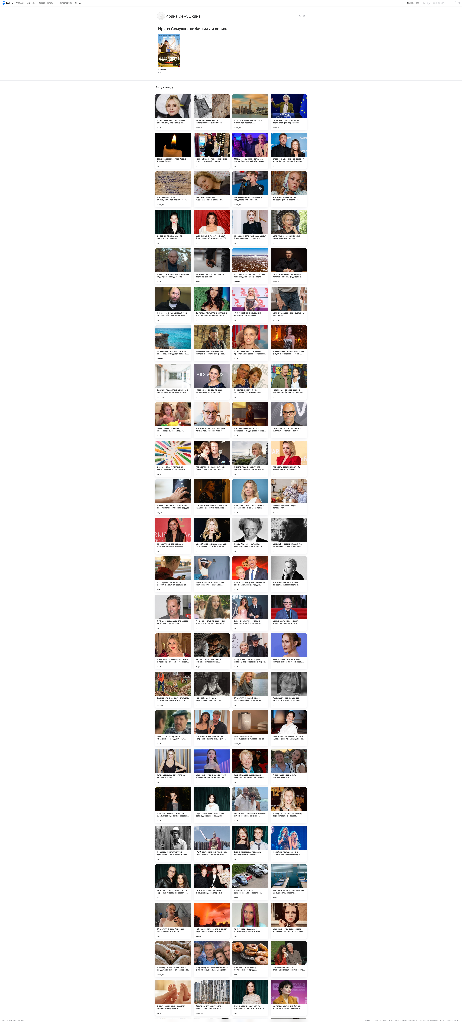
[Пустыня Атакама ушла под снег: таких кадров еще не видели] (250, 266)
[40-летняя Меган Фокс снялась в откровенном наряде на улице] (212, 305)
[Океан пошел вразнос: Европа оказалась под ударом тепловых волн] (173, 343)
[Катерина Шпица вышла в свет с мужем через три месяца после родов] (289, 728)
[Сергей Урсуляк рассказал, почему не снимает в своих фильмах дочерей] (289, 613)
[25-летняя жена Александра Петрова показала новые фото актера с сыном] (212, 728)
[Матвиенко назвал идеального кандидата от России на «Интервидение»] (250, 189)
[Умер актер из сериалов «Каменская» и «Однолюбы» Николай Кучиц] (173, 728)
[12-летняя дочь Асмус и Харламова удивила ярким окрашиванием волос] (250, 921)
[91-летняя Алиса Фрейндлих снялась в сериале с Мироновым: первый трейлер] (212, 343)
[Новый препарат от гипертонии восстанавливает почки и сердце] (173, 497)
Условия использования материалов (432, 1020)
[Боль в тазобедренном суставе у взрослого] (289, 305)
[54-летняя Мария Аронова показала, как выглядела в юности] (289, 574)
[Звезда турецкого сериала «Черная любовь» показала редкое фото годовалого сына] (173, 536)
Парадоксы (163, 69)
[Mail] (3, 3)
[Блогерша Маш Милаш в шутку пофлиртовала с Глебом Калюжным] (289, 805)
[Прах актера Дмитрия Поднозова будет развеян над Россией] (173, 266)
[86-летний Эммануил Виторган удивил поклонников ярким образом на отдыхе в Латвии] (212, 420)
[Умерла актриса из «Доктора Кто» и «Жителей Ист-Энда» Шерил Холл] (289, 690)
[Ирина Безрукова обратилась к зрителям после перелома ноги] (250, 998)
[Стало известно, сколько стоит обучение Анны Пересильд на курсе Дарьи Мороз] (212, 767)
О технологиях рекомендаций (382, 1020)
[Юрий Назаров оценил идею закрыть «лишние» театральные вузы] (250, 767)
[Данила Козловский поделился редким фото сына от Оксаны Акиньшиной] (289, 536)
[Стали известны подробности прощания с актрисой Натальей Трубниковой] (289, 921)
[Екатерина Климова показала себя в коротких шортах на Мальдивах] (212, 574)
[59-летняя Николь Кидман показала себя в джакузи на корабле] (250, 690)
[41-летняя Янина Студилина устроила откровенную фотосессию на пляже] (250, 305)
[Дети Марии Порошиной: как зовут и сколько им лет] (289, 228)
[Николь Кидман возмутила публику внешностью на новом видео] (250, 459)
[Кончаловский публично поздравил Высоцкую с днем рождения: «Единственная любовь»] (250, 382)
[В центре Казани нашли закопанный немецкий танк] (212, 112)
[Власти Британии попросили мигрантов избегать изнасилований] (250, 112)
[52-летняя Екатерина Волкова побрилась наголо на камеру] (289, 998)
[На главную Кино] (9, 3)
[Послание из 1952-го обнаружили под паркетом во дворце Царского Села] (173, 189)
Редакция (366, 1020)
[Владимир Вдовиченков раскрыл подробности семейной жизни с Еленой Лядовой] (289, 151)
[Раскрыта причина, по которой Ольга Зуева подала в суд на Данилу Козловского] (212, 459)
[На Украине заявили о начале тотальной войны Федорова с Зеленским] (289, 266)
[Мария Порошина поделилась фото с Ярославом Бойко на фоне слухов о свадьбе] (250, 151)
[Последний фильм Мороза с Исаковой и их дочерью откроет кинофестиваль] (250, 420)
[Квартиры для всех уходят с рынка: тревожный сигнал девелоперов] (212, 998)
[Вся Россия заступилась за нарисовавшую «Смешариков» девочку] (173, 459)
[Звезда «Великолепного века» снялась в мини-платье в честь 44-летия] (289, 651)
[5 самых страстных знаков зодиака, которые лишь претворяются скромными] (212, 651)
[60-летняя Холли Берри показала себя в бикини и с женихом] (250, 805)
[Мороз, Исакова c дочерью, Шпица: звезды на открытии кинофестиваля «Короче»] (212, 882)
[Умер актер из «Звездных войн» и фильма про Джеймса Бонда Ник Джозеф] (212, 959)
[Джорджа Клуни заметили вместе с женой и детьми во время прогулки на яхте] (250, 613)
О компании (11, 1020)
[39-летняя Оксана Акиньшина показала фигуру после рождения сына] (173, 921)
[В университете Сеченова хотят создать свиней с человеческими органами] (173, 959)
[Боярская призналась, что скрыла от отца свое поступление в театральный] (173, 228)
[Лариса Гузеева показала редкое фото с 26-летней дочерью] (212, 151)
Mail (3, 1020)
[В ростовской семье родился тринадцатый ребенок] (173, 998)
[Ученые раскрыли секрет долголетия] (289, 497)
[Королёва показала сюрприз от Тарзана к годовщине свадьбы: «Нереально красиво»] (173, 882)
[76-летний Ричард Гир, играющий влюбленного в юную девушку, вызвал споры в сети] (289, 959)
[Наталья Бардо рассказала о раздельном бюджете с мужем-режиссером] (289, 382)
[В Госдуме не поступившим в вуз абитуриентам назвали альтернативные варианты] (289, 882)
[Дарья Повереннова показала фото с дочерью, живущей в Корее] (212, 805)
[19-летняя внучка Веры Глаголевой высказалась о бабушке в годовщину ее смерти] (173, 420)
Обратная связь (452, 1020)
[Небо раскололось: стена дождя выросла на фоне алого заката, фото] (212, 921)
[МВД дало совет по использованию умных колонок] (250, 728)
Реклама (20, 1020)
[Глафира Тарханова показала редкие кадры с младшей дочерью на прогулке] (212, 382)
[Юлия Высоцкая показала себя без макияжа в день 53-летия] (250, 497)
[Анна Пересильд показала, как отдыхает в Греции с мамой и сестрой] (212, 613)
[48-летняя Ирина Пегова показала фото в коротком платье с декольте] (289, 189)
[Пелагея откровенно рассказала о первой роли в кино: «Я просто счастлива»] (173, 651)
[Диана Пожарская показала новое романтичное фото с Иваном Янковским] (250, 844)
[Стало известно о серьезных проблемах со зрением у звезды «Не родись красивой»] (250, 343)
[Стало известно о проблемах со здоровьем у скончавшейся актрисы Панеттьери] (173, 112)
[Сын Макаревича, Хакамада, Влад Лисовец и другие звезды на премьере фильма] (173, 805)
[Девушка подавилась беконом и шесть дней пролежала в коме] (173, 382)
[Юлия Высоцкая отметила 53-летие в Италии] (173, 767)
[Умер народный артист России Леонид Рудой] (173, 151)
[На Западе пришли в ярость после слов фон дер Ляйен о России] (289, 112)
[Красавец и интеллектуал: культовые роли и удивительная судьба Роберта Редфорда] (173, 844)
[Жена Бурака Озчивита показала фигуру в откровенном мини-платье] (289, 343)
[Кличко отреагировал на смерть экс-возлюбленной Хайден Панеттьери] (250, 574)
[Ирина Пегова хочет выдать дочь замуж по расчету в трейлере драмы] (212, 497)
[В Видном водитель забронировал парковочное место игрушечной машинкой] (250, 882)
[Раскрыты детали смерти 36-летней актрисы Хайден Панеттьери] (289, 459)
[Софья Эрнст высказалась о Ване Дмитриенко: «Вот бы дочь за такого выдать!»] (212, 536)
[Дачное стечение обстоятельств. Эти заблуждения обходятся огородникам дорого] (173, 690)
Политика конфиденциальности (406, 1020)
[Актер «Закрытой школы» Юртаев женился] (289, 767)
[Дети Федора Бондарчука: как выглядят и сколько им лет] (289, 420)
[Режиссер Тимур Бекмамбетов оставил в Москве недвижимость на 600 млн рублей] (173, 305)
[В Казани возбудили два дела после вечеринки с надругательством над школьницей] (212, 266)
